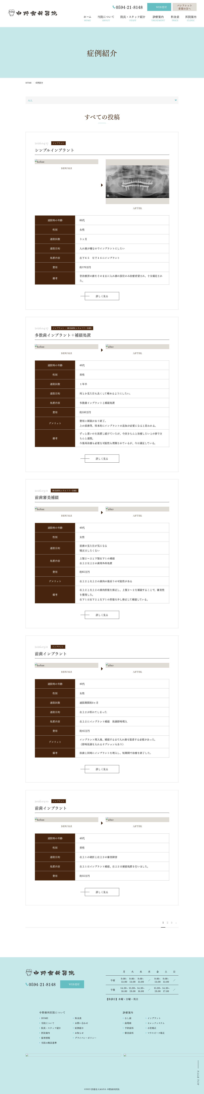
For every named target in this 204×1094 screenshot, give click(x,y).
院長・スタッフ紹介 (51, 1027)
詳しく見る (102, 296)
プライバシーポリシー (85, 1037)
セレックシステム (156, 1022)
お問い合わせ (81, 1022)
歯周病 (128, 1022)
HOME (44, 1018)
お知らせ (79, 1032)
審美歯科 (129, 1032)
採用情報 (45, 1037)
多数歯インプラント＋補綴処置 (63, 335)
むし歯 (128, 1018)
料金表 (78, 1018)
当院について (48, 1022)
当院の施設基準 (49, 1042)
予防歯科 (129, 1027)
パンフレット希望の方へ (184, 6)
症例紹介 (79, 1027)
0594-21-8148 (129, 7)
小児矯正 (152, 1027)
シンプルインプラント (54, 150)
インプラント (154, 1018)
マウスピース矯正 (156, 1032)
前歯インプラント (51, 653)
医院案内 (45, 1032)
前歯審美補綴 (47, 497)
